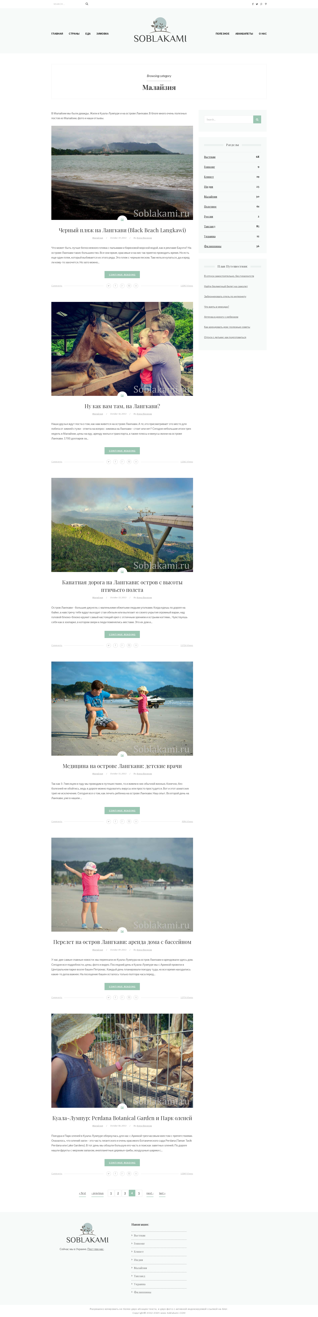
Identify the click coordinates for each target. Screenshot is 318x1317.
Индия (208, 186)
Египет (209, 177)
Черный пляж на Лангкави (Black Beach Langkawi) (122, 230)
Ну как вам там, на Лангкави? (122, 405)
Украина (209, 236)
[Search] (87, 4)
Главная (57, 33)
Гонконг (209, 167)
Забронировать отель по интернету (225, 296)
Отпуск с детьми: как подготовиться (225, 337)
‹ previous (97, 1193)
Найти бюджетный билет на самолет (226, 286)
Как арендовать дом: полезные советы (227, 326)
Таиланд (209, 226)
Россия (208, 216)
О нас (263, 33)
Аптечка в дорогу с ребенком (221, 316)
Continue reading (122, 274)
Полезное (223, 33)
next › (149, 1193)
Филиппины (212, 246)
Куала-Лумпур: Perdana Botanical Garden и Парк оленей (122, 1117)
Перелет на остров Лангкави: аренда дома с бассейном (122, 941)
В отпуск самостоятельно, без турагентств (229, 275)
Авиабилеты (244, 33)
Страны (74, 33)
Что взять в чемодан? (216, 306)
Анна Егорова (144, 238)
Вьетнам (209, 157)
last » (162, 1193)
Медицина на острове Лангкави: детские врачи (122, 765)
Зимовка (102, 33)
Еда (88, 33)
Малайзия (97, 238)
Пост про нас (95, 1249)
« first (82, 1193)
